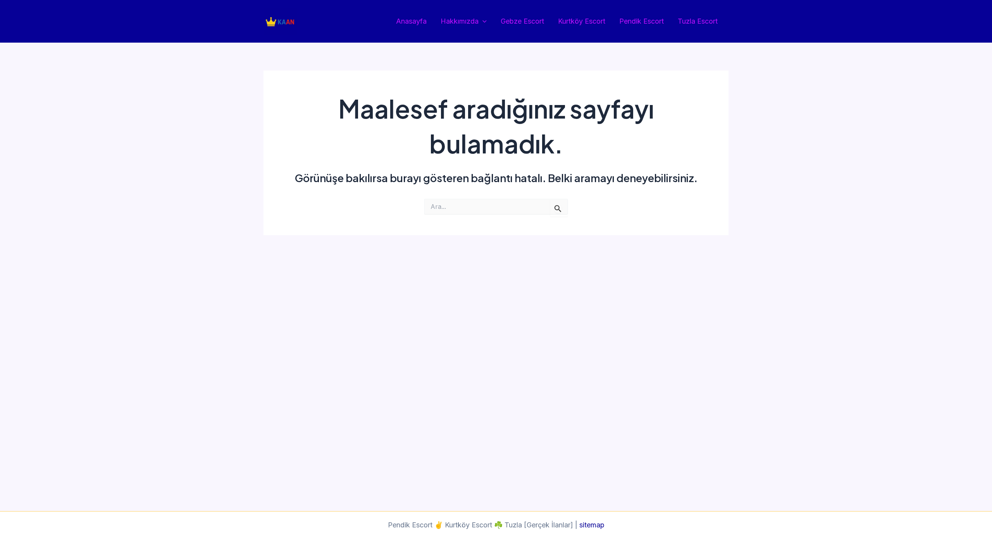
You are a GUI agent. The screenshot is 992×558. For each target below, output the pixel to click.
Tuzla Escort (698, 21)
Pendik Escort (641, 21)
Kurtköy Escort (581, 21)
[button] (483, 21)
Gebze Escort (522, 21)
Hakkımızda (460, 21)
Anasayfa (411, 21)
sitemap (591, 525)
